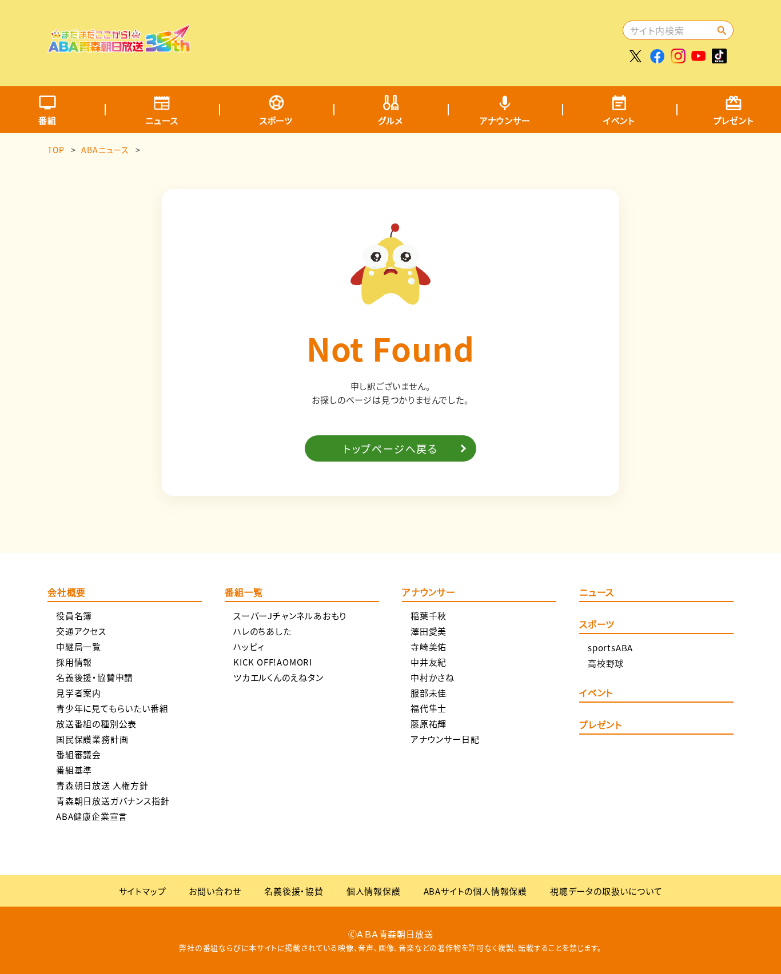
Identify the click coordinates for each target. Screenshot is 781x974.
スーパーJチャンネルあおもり (289, 616)
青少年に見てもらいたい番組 (112, 708)
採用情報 (74, 662)
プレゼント (600, 725)
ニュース (161, 120)
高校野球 (606, 663)
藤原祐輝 (429, 724)
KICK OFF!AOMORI (272, 662)
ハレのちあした (262, 631)
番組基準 (74, 770)
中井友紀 (429, 662)
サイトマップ (142, 891)
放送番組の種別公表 (96, 724)
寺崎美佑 (429, 646)
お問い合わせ (215, 891)
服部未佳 (429, 693)
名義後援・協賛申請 (94, 677)
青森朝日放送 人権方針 (102, 785)
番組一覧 (244, 593)
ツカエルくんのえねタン (278, 677)
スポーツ (276, 120)
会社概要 (66, 593)
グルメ (390, 120)
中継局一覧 (78, 646)
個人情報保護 (373, 891)
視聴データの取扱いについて (606, 891)
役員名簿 (74, 616)
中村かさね (433, 677)
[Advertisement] (412, 37)
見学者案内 (78, 693)
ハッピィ (249, 646)
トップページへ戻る (390, 448)
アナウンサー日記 (445, 739)
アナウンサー (505, 120)
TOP (55, 150)
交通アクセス (81, 631)
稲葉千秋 (429, 616)
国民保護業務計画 (92, 739)
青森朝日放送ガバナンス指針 (112, 801)
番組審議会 (78, 754)
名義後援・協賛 (294, 891)
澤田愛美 (429, 631)
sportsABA (610, 648)
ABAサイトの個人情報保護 (475, 891)
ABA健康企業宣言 (91, 816)
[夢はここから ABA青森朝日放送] (118, 44)
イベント (619, 120)
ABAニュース (105, 150)
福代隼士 (429, 708)
